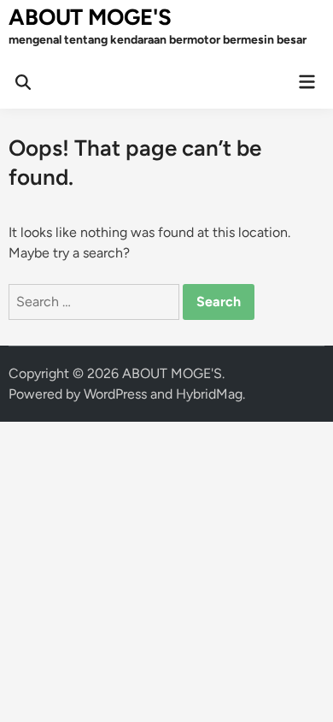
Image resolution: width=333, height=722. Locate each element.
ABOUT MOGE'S (90, 17)
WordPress (115, 394)
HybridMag (209, 394)
